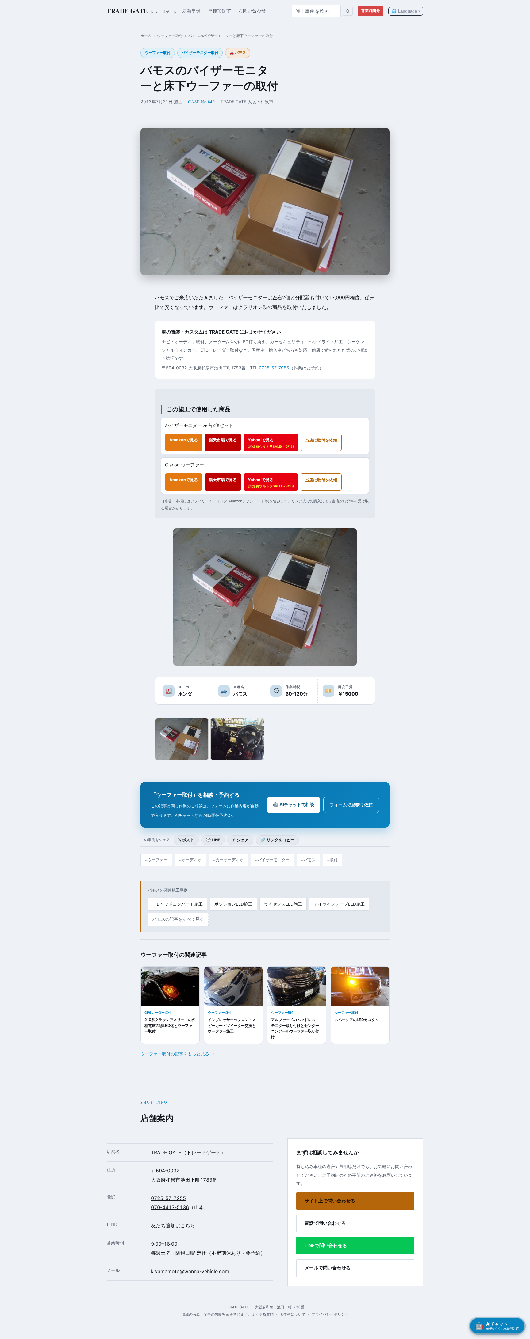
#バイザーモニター (272, 859)
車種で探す (219, 10)
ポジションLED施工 (233, 904)
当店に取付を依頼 (321, 440)
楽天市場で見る (223, 439)
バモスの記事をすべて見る (178, 919)
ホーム (146, 35)
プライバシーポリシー (330, 1314)
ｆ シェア (240, 840)
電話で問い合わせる (325, 1223)
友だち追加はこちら (173, 1225)
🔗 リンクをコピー (277, 840)
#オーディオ (190, 859)
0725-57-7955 (274, 367)
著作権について (292, 1314)
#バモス (308, 859)
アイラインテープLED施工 (339, 904)
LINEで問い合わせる (326, 1245)
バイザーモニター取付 (200, 53)
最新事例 (191, 10)
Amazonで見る (183, 439)
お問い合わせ (252, 10)
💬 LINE (213, 840)
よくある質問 (263, 1314)
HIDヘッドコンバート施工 (177, 904)
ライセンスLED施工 (283, 904)
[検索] (348, 11)
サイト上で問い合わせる (330, 1201)
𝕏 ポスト (186, 840)
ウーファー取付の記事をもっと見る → (177, 1053)
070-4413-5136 (170, 1207)
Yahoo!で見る (271, 442)
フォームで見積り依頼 (351, 804)
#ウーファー (156, 859)
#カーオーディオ (228, 859)
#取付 (332, 859)
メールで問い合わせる (328, 1268)
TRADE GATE (142, 10)
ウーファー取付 (170, 35)
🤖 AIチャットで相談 (293, 804)
